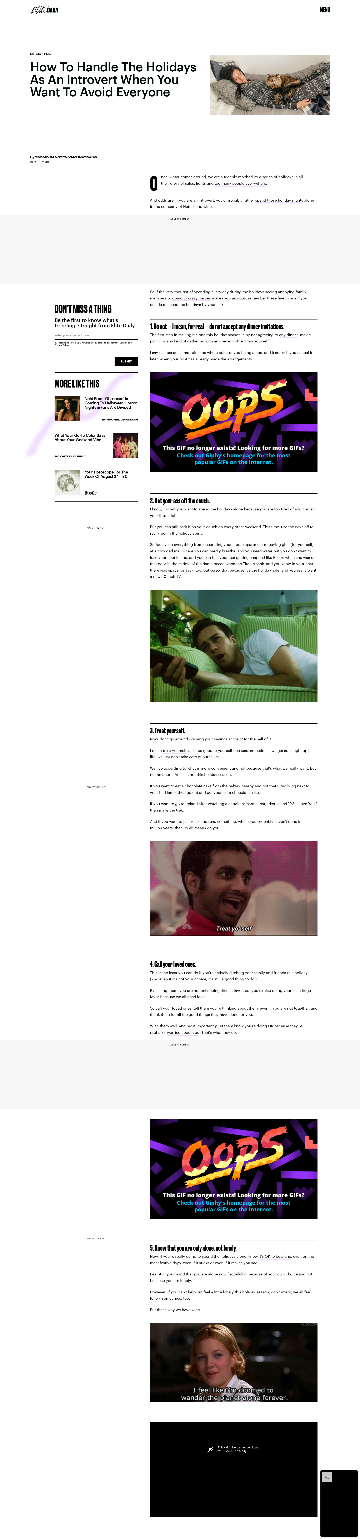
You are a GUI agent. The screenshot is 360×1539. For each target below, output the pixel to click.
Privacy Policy (62, 345)
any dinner (288, 334)
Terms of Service (119, 342)
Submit (126, 361)
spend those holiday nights (279, 200)
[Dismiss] (353, 1473)
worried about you (183, 1032)
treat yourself (174, 750)
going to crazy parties (191, 298)
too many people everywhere (240, 183)
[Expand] (325, 1473)
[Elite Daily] (44, 9)
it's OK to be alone (275, 1256)
